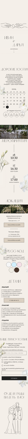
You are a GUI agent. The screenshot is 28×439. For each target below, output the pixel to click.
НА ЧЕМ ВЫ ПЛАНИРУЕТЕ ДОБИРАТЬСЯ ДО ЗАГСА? (13, 369)
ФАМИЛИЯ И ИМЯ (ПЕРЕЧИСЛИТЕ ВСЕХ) (12, 350)
